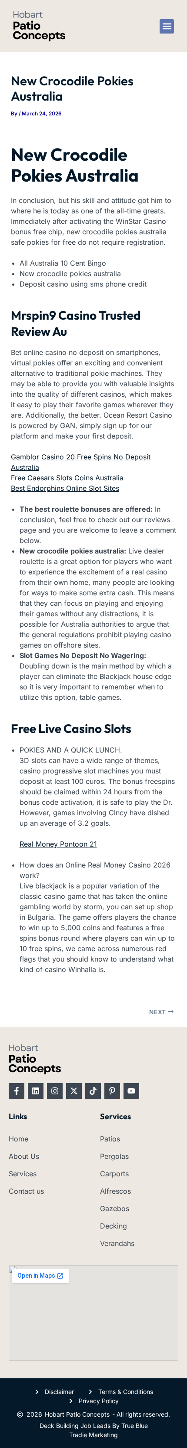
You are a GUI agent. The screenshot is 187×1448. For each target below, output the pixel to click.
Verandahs (117, 1243)
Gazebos (114, 1208)
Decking (113, 1226)
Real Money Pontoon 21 (58, 844)
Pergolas (114, 1156)
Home (18, 1138)
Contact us (26, 1191)
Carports (114, 1173)
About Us (24, 1156)
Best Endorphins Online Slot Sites (65, 488)
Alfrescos (115, 1191)
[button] (167, 26)
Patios (110, 1138)
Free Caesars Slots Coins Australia (67, 477)
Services (23, 1173)
